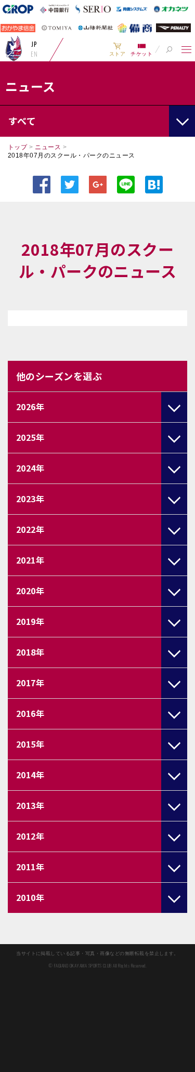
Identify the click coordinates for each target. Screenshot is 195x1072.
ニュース (48, 147)
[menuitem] (117, 49)
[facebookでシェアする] (41, 184)
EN (34, 54)
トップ (17, 147)
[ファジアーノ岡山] (13, 48)
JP (34, 44)
